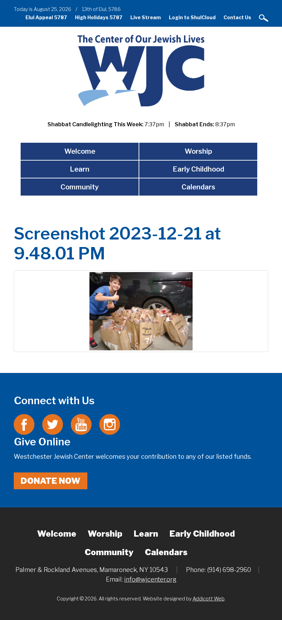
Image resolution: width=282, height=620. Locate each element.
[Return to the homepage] (141, 70)
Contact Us (237, 17)
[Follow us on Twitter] (52, 424)
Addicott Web (209, 598)
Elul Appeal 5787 (46, 17)
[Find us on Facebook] (24, 424)
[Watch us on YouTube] (81, 424)
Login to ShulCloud (192, 17)
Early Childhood (198, 169)
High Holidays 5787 (98, 17)
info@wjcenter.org (150, 579)
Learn (79, 169)
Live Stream (145, 17)
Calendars (198, 187)
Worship (198, 151)
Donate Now (50, 481)
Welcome (79, 151)
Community (80, 187)
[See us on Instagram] (109, 424)
